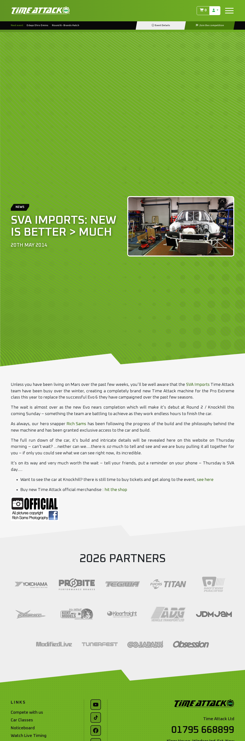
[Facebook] (95, 730)
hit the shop (116, 490)
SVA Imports (198, 384)
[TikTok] (95, 717)
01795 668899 (202, 730)
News (20, 207)
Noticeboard (23, 728)
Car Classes (22, 720)
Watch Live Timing (28, 736)
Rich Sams (76, 424)
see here (205, 480)
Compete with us (27, 712)
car (128, 430)
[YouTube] (95, 704)
